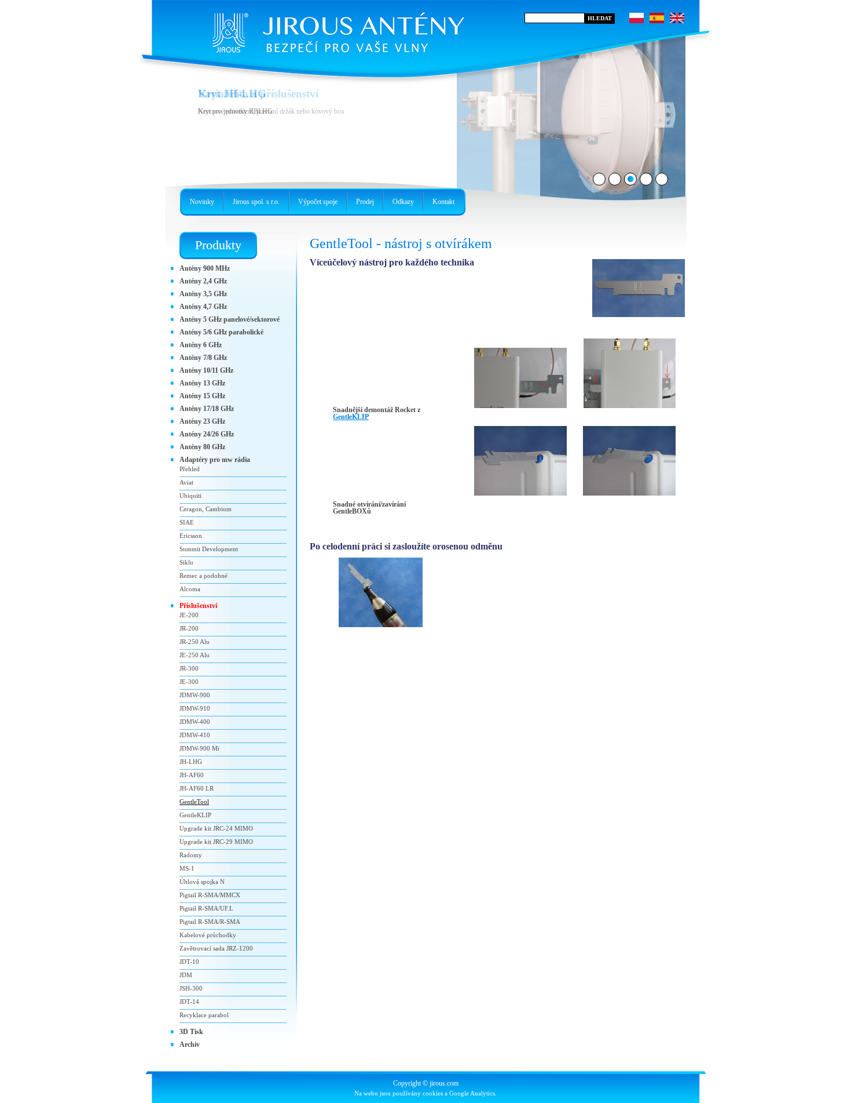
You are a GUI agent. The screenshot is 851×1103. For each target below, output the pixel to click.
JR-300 (189, 668)
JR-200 (189, 628)
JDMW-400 (194, 721)
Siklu (186, 562)
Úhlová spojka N (202, 881)
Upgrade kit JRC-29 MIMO (216, 841)
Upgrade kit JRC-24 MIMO (216, 828)
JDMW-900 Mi (199, 748)
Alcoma (189, 588)
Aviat (186, 482)
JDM (185, 974)
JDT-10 (189, 961)
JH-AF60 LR (196, 788)
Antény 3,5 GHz (203, 293)
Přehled (189, 468)
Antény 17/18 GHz (206, 408)
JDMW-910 (194, 708)
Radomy (190, 854)
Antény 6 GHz (200, 344)
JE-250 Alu (194, 654)
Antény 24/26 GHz (206, 434)
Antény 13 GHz (202, 383)
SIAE (186, 522)
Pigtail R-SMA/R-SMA (209, 921)
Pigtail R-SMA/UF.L (206, 908)
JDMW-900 (194, 694)
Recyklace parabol (204, 1014)
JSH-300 (191, 988)
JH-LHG (190, 761)
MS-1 (187, 868)
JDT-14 (189, 1001)
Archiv (189, 1044)
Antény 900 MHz (204, 268)
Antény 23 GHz (202, 421)
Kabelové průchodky (207, 934)
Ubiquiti (190, 495)
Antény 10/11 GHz (206, 370)
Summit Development (208, 548)
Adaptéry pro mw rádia (214, 459)
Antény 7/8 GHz (203, 357)
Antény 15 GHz (202, 395)
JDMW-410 (194, 734)
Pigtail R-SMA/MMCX (209, 894)
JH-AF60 (191, 774)
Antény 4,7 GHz (203, 306)
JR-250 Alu (194, 641)
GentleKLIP (351, 417)
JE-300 (189, 681)
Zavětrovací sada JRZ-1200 (216, 948)
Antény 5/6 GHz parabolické (221, 332)
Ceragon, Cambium (205, 508)
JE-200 (189, 614)
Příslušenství (198, 605)
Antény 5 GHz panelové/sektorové (229, 319)
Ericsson (190, 535)
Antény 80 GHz (202, 446)
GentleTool (194, 801)
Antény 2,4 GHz (203, 281)
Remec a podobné (203, 575)
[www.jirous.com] (336, 29)
